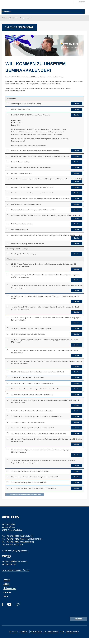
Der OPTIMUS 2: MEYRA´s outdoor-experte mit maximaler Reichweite (35, 150)
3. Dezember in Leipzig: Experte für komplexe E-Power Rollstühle (33, 488)
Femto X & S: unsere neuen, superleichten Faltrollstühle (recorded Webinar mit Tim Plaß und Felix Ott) (46, 179)
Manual (6, 580)
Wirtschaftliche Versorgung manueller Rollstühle (27, 244)
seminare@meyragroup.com (15, 90)
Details (76, 104)
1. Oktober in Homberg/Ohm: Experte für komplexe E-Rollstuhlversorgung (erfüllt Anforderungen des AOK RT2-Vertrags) (45, 401)
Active (6, 584)
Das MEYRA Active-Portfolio (20, 109)
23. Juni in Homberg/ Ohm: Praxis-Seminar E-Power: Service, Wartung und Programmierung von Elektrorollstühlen (44, 352)
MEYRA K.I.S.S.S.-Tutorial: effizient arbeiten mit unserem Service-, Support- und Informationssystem (45, 215)
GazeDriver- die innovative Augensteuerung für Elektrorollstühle (33, 193)
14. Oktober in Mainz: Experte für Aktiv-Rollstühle (28, 422)
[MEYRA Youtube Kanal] (9, 605)
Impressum (36, 632)
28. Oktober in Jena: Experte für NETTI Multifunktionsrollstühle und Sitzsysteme (38, 433)
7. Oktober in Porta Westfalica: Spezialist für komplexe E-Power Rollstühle (36, 416)
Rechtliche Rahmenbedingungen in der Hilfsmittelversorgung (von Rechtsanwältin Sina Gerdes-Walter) (46, 235)
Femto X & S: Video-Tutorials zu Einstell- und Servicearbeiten (32, 187)
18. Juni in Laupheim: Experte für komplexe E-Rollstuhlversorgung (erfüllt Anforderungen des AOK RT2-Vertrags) (45, 341)
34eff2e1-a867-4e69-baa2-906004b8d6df (31, 145)
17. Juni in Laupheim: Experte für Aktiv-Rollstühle (28, 334)
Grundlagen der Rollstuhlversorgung (23, 254)
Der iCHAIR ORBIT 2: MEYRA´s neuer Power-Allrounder (30, 115)
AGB (62, 632)
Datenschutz (51, 632)
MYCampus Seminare (9, 18)
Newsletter (72, 632)
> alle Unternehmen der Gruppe (15, 570)
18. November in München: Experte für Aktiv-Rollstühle (30, 471)
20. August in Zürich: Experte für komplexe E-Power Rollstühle (32, 383)
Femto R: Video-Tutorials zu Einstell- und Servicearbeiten (31, 167)
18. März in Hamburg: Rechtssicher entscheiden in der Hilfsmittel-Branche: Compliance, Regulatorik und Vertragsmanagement (45, 276)
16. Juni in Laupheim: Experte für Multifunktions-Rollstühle (31, 328)
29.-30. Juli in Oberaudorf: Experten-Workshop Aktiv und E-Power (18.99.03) (37, 372)
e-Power (7, 592)
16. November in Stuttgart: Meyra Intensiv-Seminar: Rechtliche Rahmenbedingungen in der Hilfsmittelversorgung (42, 451)
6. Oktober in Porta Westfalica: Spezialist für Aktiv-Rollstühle (31, 411)
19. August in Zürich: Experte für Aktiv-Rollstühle (27, 377)
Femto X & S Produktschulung (21, 173)
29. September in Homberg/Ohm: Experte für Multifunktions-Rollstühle (35, 389)
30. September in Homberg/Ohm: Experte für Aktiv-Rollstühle (32, 394)
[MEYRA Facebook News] (2, 605)
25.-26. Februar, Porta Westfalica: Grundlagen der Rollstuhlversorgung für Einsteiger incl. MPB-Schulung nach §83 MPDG (44, 265)
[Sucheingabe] (87, 5)
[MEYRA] (10, 517)
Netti (5, 596)
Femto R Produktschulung (20, 162)
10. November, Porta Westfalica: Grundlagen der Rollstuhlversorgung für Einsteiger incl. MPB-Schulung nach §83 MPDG (46, 440)
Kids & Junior (9, 588)
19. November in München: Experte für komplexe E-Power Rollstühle (35, 477)
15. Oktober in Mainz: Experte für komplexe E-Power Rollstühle (33, 428)
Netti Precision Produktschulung (22, 224)
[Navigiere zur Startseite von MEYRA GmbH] (13, 5)
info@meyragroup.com (18, 550)
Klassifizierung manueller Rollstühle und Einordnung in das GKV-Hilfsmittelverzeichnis (40, 198)
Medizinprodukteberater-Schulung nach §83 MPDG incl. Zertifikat (33, 210)
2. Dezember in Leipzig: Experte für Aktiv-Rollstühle (28, 482)
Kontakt (24, 632)
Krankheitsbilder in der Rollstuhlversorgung (26, 204)
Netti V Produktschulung (19, 229)
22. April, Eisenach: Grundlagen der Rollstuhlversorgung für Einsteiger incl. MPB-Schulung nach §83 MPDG (45, 297)
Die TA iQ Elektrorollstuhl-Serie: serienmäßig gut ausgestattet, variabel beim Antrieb (40, 156)
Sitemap (13, 632)
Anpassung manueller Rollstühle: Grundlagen (26, 104)
